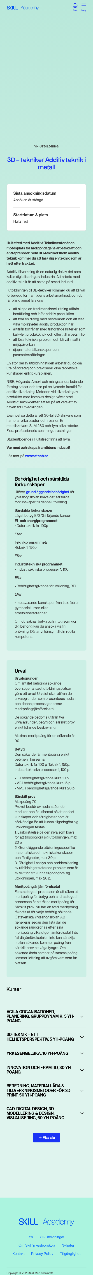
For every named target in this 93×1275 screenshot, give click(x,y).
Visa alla (48, 1137)
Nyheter (68, 1245)
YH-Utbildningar (52, 1237)
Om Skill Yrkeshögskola (37, 1245)
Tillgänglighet (70, 1253)
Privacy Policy (42, 1253)
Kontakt (18, 1253)
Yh (31, 1237)
